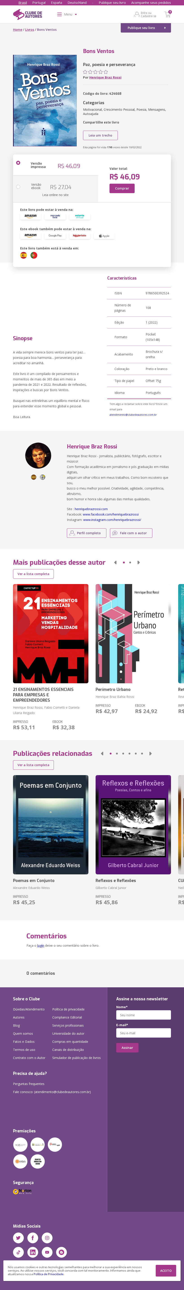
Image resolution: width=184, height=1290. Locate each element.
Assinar (127, 1047)
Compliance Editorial (67, 1017)
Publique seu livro (112, 2)
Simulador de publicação (76, 1058)
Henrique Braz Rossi (105, 77)
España (56, 2)
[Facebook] (32, 1238)
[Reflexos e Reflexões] (133, 824)
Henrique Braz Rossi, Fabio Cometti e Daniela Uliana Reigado (46, 710)
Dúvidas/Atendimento (29, 1009)
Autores (18, 1017)
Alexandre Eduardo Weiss (31, 888)
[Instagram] (47, 1238)
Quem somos (23, 1033)
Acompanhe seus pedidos (151, 2)
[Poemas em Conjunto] (50, 824)
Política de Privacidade (49, 1274)
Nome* (122, 1007)
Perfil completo (89, 533)
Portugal (39, 2)
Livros (29, 29)
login (40, 945)
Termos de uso (24, 1049)
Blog (16, 1025)
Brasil (22, 2)
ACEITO (166, 1270)
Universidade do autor (68, 1033)
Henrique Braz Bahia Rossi (115, 697)
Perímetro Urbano (113, 689)
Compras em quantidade (70, 1041)
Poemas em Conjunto (34, 880)
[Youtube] (47, 1252)
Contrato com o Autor (29, 1058)
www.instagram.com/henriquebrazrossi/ (112, 520)
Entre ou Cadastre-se (148, 14)
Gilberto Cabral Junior (111, 888)
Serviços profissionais (68, 1025)
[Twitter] (18, 1238)
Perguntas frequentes (28, 1084)
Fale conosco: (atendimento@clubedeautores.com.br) (52, 1092)
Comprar (122, 188)
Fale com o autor (133, 533)
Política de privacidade (68, 1009)
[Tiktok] (18, 1252)
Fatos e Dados (24, 1041)
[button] (115, 562)
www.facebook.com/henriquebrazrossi (111, 514)
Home (17, 29)
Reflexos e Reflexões (116, 880)
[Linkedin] (32, 1252)
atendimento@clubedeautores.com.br (133, 414)
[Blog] (61, 1252)
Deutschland (77, 2)
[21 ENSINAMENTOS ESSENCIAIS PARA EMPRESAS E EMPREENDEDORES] (50, 633)
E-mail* (122, 1025)
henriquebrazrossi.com (91, 509)
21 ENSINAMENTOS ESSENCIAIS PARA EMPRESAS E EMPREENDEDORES (43, 695)
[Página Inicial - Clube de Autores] (27, 15)
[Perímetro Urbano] (133, 633)
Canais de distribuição (68, 1049)
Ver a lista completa (33, 574)
